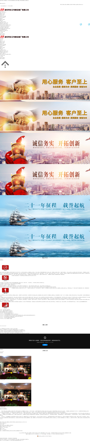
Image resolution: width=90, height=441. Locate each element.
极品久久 (8, 440)
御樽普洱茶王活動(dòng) (4, 30)
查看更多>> (2, 349)
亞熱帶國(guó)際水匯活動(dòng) (5, 28)
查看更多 (1, 352)
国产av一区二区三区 (3, 440)
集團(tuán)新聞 (2, 19)
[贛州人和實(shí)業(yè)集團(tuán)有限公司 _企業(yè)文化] (5, 275)
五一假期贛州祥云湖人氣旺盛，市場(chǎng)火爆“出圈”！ (9, 328)
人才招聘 (1, 32)
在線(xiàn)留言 (2, 33)
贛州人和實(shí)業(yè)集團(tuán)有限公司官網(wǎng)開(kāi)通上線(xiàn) (65, 4)
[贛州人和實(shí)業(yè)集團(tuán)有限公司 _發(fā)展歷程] (5, 302)
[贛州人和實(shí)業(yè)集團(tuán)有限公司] (14, 8)
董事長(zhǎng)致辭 (3, 16)
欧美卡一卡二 (21, 440)
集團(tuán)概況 (2, 14)
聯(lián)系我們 (2, 34)
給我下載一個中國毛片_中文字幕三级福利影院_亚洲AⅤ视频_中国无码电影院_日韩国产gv (14, 0)
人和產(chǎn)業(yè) (3, 21)
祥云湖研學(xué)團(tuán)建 (4, 27)
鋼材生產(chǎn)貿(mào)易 (4, 22)
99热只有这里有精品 (16, 440)
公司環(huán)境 (2, 31)
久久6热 (11, 440)
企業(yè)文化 (2, 15)
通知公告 (1, 20)
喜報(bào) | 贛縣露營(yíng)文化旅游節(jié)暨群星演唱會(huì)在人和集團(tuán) (12, 329)
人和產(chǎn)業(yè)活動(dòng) (4, 26)
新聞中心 (1, 18)
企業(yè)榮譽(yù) (2, 17)
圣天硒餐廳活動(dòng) (3, 29)
